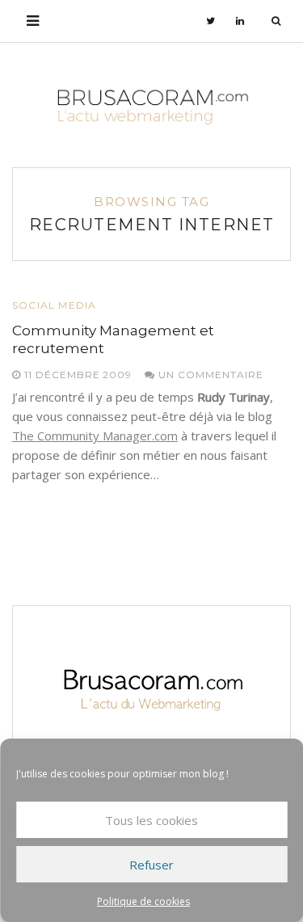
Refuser (151, 865)
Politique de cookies (143, 901)
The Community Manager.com (95, 435)
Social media (54, 305)
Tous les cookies (151, 820)
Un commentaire (209, 374)
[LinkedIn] (240, 21)
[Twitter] (210, 21)
